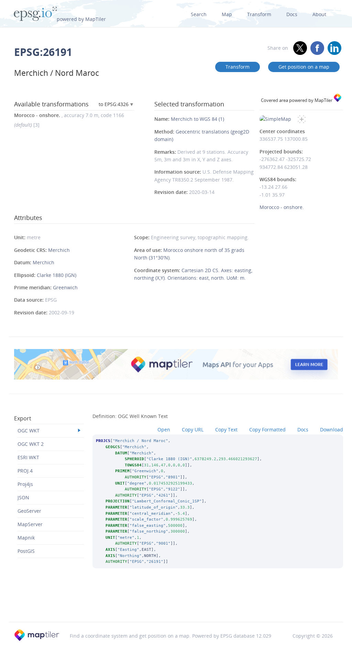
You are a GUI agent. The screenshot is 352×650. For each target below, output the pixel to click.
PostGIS (26, 551)
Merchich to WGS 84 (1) (197, 119)
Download (331, 429)
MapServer (30, 524)
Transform (259, 14)
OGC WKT (29, 430)
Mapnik (26, 537)
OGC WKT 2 (31, 444)
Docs (291, 14)
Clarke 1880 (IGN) (56, 275)
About (319, 14)
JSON (23, 497)
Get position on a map (303, 66)
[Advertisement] (176, 604)
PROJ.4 (25, 470)
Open (163, 429)
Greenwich (65, 287)
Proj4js (25, 484)
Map (227, 14)
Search (199, 14)
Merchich (59, 250)
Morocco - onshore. (282, 207)
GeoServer (29, 511)
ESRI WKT (28, 457)
